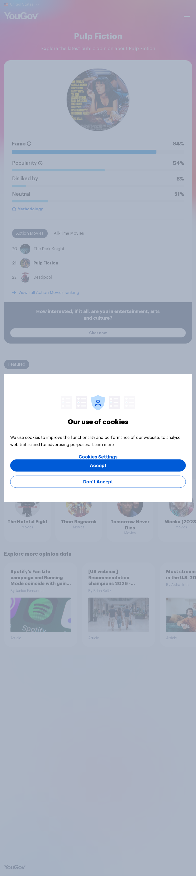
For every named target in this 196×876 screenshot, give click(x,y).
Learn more (103, 444)
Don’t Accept (98, 481)
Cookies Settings (98, 456)
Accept (98, 465)
